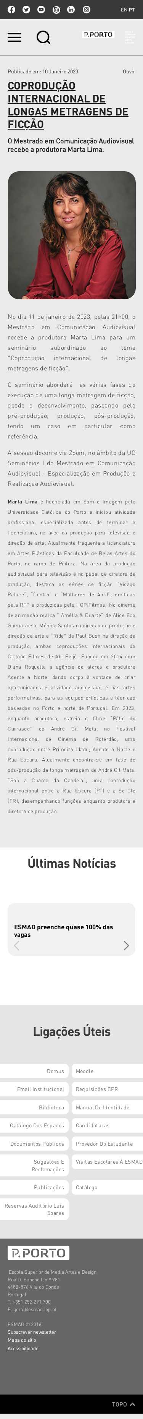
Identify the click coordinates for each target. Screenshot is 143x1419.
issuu (56, 9)
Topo (120, 1404)
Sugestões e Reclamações (48, 1165)
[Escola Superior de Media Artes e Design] (108, 37)
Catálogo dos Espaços (37, 1125)
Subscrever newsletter (32, 1331)
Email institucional (40, 1088)
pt (132, 9)
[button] (126, 945)
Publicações (49, 1187)
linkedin (71, 9)
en (124, 9)
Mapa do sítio (22, 1339)
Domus (55, 1070)
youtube (41, 9)
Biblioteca (51, 1107)
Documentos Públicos (37, 1143)
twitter (26, 9)
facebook (11, 9)
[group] (71, 929)
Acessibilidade (23, 1348)
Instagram (86, 9)
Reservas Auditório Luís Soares (34, 1209)
